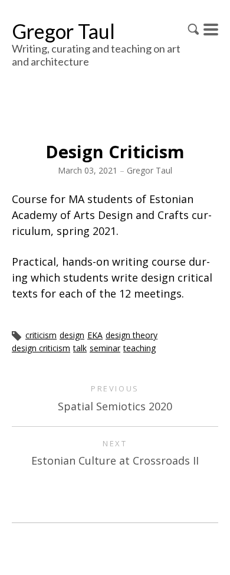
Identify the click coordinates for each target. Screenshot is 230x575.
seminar (105, 348)
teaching (139, 348)
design (72, 335)
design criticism (41, 348)
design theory (131, 335)
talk (80, 348)
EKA (95, 335)
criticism (41, 335)
